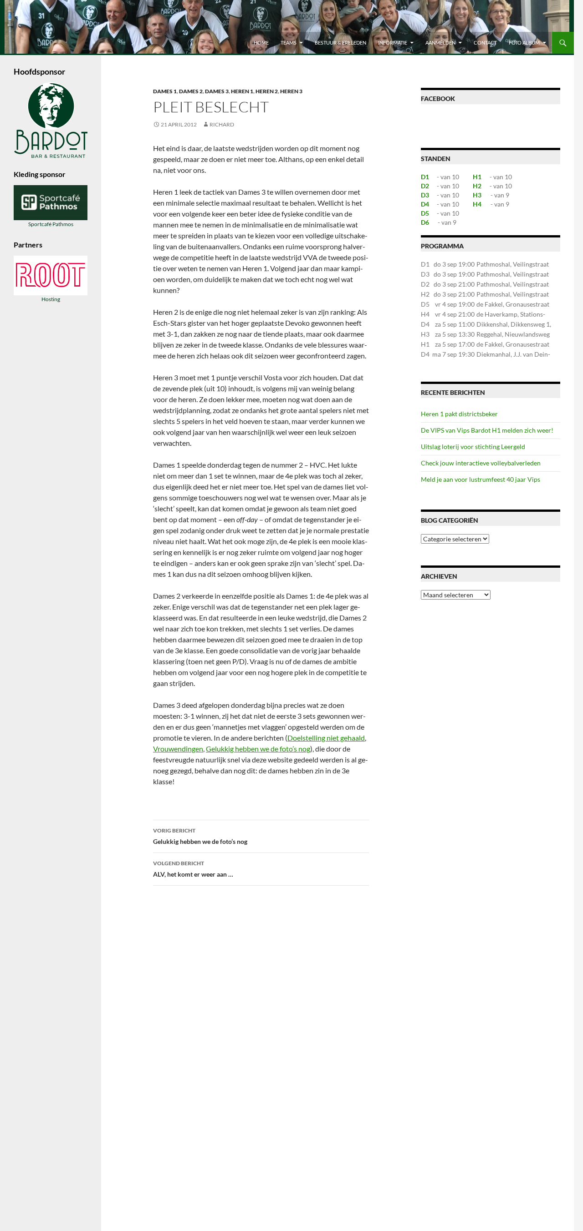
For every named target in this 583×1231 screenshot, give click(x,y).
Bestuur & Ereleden (340, 42)
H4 (477, 204)
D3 (425, 195)
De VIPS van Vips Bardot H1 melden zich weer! (487, 430)
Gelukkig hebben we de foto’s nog (258, 748)
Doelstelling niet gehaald (326, 737)
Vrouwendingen (178, 748)
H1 (477, 177)
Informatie (392, 42)
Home (261, 42)
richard (222, 124)
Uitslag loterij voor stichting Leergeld (473, 446)
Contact (485, 42)
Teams (289, 42)
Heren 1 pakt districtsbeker (459, 414)
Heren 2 (267, 91)
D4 (425, 204)
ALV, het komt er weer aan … (193, 869)
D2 (425, 186)
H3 (477, 195)
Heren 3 (291, 91)
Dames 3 (217, 91)
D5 (425, 213)
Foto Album (524, 42)
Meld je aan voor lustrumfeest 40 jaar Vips (480, 479)
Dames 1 (165, 91)
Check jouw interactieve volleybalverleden (481, 463)
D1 (425, 177)
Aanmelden (440, 42)
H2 (477, 186)
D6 (425, 222)
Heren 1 (242, 91)
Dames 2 (191, 91)
